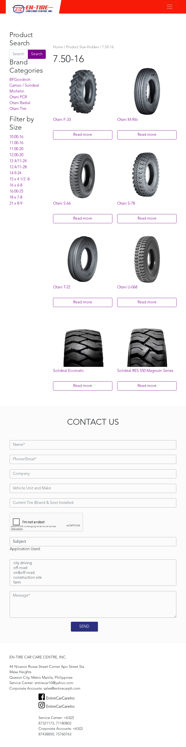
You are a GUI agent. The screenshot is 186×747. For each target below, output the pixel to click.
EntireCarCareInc (60, 699)
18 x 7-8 (15, 198)
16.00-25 (16, 191)
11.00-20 (16, 149)
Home (58, 47)
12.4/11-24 (18, 161)
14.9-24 (15, 173)
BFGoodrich (20, 80)
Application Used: (25, 549)
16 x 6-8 (15, 185)
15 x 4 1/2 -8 (19, 179)
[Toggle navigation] (169, 7)
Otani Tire (17, 109)
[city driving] (93, 563)
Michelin (16, 91)
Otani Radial (19, 103)
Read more (82, 135)
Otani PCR (18, 97)
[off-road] (93, 568)
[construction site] (93, 578)
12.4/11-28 (18, 167)
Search (37, 54)
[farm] (93, 582)
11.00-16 (16, 143)
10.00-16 (16, 137)
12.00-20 (16, 155)
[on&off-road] (93, 573)
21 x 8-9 (15, 204)
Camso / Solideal (24, 86)
